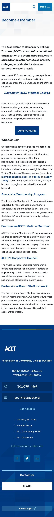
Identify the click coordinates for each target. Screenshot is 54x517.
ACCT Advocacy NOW (28, 431)
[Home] (6, 7)
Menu (43, 7)
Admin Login (25, 508)
